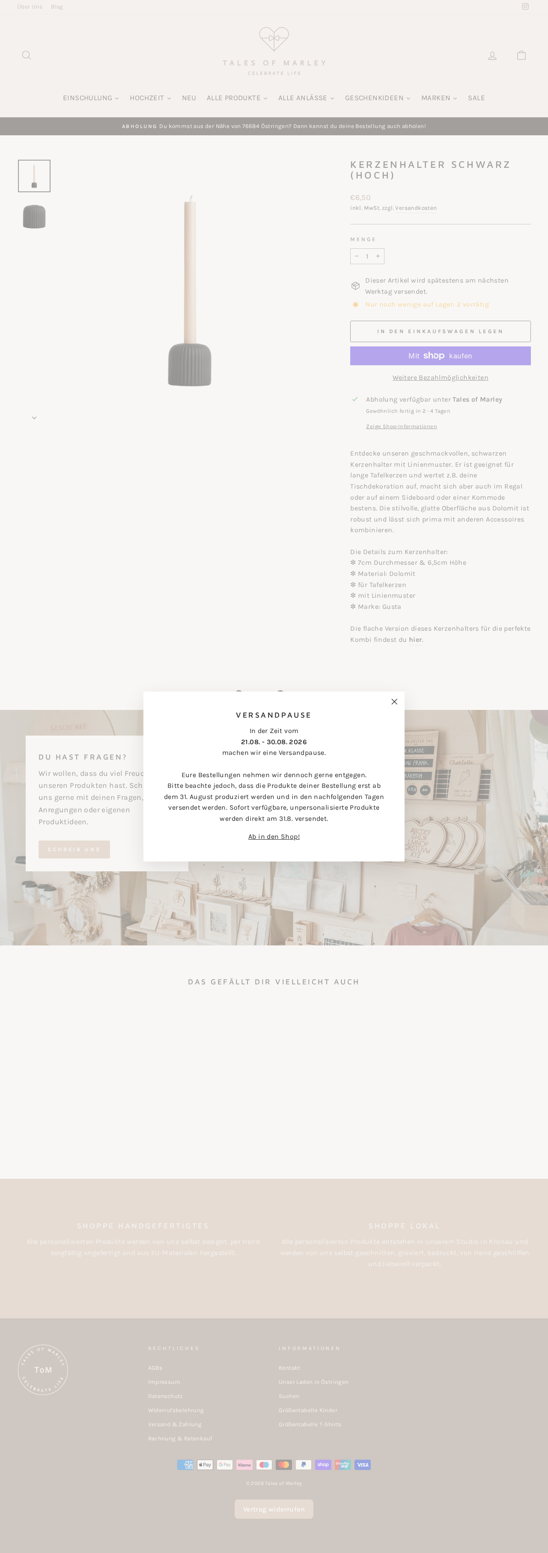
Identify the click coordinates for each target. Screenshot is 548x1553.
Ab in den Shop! (274, 836)
